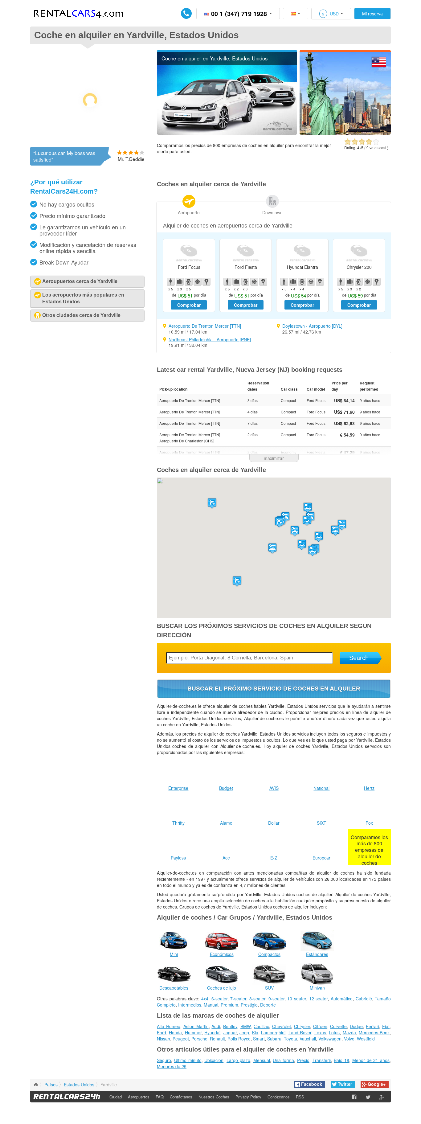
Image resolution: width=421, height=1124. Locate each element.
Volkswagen (329, 1039)
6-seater (219, 998)
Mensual (261, 1060)
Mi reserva (372, 13)
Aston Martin (196, 1026)
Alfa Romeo (168, 1026)
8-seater (257, 998)
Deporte (268, 1005)
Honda (175, 1032)
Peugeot (181, 1039)
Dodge (356, 1026)
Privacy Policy (248, 1097)
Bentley (230, 1026)
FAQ (160, 1097)
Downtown (272, 212)
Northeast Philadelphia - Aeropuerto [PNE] (210, 339)
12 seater (318, 998)
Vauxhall (308, 1039)
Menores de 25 (171, 1066)
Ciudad (115, 1097)
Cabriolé (364, 998)
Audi (215, 1026)
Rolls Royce (239, 1039)
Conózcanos (279, 1097)
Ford (161, 1032)
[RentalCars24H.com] (35, 1084)
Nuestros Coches (213, 1097)
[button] (279, 522)
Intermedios (189, 1005)
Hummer (193, 1032)
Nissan (163, 1039)
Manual (211, 1005)
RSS (300, 1097)
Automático (342, 998)
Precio (303, 1060)
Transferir (322, 1060)
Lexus (320, 1032)
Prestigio (249, 1005)
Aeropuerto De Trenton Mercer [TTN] (205, 326)
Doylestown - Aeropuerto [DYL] (312, 326)
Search (359, 657)
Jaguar (230, 1032)
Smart (259, 1039)
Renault (217, 1039)
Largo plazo (238, 1060)
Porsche (199, 1039)
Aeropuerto (189, 212)
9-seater (276, 998)
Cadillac (261, 1026)
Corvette (338, 1026)
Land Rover (299, 1032)
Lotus (334, 1032)
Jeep (244, 1032)
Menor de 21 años (371, 1060)
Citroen (320, 1026)
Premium (229, 1005)
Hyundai (212, 1032)
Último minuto (188, 1060)
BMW (245, 1026)
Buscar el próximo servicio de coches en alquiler (273, 688)
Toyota (290, 1039)
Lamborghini (273, 1032)
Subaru (274, 1039)
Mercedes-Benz (374, 1032)
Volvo (349, 1039)
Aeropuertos (138, 1097)
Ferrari (372, 1026)
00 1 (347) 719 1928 (239, 13)
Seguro (164, 1060)
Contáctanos (181, 1097)
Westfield (366, 1039)
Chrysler (302, 1026)
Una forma (283, 1060)
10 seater (296, 998)
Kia (255, 1032)
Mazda (349, 1032)
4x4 (204, 998)
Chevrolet (281, 1026)
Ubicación (213, 1060)
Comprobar (189, 305)
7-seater (238, 998)
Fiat (386, 1026)
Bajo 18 (341, 1060)
